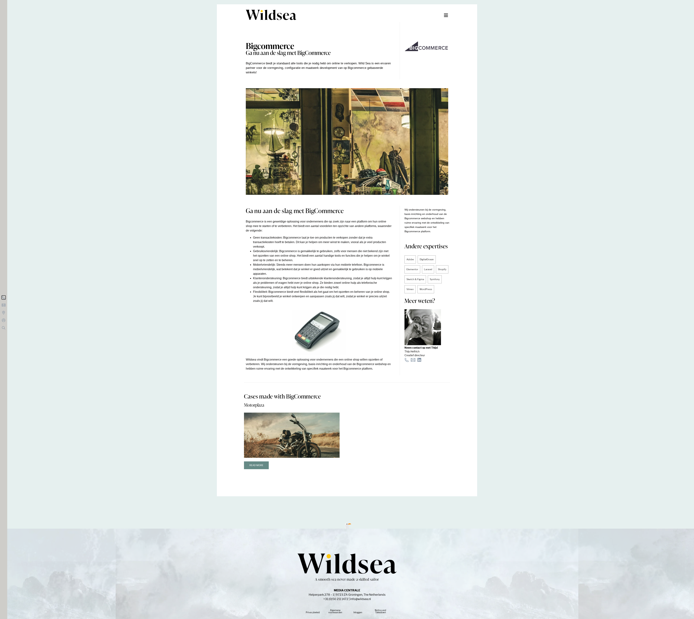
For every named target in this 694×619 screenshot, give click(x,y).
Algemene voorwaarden (335, 611)
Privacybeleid (313, 612)
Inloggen (358, 612)
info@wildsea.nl (360, 599)
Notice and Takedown (380, 611)
